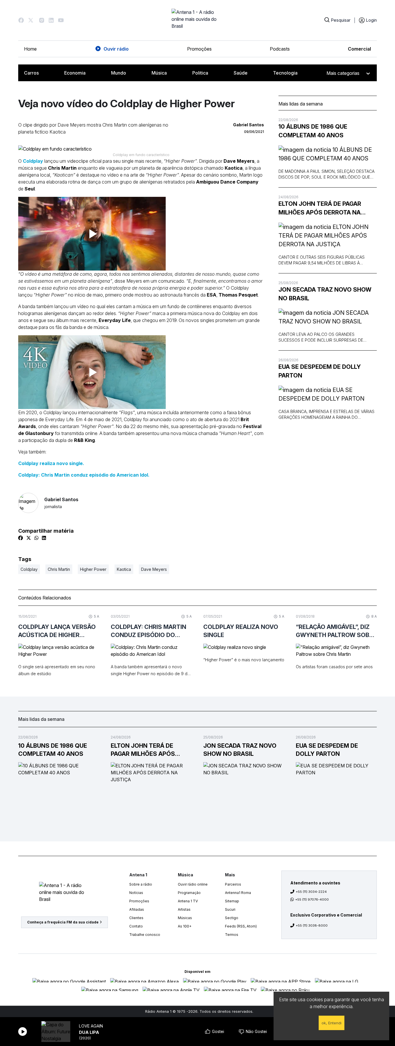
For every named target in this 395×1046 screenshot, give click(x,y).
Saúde (241, 73)
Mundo (118, 73)
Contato (136, 926)
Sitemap (232, 901)
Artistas (184, 909)
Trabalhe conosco (144, 934)
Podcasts (280, 49)
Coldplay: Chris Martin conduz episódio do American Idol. (83, 475)
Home (30, 49)
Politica (200, 73)
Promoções (199, 49)
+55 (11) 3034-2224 (311, 892)
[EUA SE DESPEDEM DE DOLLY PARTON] (327, 394)
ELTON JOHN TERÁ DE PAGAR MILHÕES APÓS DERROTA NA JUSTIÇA (319, 208)
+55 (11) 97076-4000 (312, 899)
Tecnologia (285, 73)
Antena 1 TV (188, 901)
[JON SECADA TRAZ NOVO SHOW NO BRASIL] (327, 317)
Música (159, 73)
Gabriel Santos (61, 503)
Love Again (91, 1025)
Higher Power (93, 569)
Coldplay (33, 161)
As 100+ (184, 926)
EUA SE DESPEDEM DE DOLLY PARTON (319, 371)
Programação (189, 893)
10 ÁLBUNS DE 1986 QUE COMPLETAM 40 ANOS (312, 131)
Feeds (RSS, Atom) (241, 926)
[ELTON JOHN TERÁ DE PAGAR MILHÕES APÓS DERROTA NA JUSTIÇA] (327, 236)
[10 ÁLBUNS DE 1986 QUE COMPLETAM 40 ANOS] (327, 154)
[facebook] (20, 537)
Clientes (136, 918)
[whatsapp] (36, 537)
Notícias (136, 893)
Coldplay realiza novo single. (51, 463)
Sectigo (231, 918)
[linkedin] (44, 537)
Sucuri (230, 909)
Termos (231, 934)
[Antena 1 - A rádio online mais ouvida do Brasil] (197, 20)
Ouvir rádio (116, 49)
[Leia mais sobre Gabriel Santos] (28, 503)
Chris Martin (59, 569)
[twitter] (28, 537)
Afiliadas (136, 909)
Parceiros (233, 884)
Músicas (185, 918)
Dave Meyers (154, 569)
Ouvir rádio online (193, 884)
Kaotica (124, 569)
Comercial (359, 49)
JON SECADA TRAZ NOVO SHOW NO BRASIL (324, 294)
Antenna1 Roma (238, 893)
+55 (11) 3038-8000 (312, 925)
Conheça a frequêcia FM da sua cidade (63, 922)
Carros (31, 73)
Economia (75, 73)
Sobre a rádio (140, 884)
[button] (21, 20)
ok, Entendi (332, 1023)
